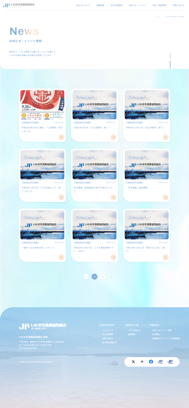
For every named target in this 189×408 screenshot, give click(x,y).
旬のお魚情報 (116, 5)
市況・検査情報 (159, 5)
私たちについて (83, 5)
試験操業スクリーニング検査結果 (166, 338)
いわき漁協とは (134, 330)
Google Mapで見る (29, 348)
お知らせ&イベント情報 (162, 330)
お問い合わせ (178, 5)
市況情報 (155, 334)
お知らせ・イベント (137, 5)
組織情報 (100, 5)
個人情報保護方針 (109, 342)
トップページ (107, 330)
